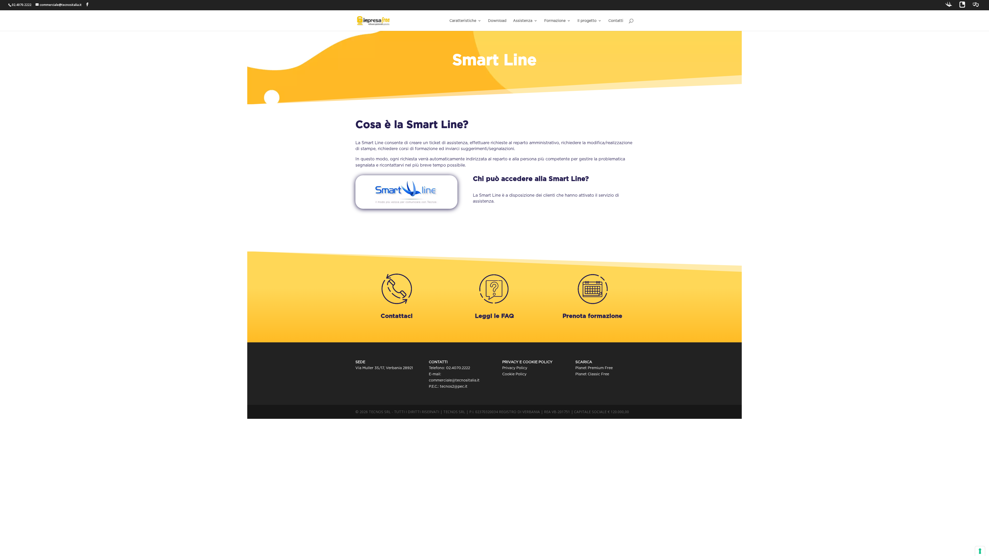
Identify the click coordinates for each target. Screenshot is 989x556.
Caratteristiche (462, 21)
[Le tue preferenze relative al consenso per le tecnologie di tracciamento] (980, 551)
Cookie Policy (514, 374)
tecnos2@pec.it (453, 386)
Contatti (615, 21)
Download (497, 21)
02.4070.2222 (458, 368)
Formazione (555, 21)
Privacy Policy (514, 368)
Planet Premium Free (594, 368)
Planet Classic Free (592, 374)
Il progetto (586, 21)
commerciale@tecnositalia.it (454, 380)
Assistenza (522, 21)
